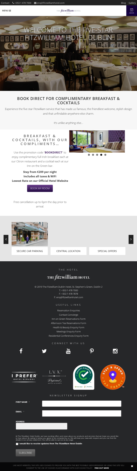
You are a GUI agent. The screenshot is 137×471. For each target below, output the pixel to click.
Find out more (102, 468)
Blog (123, 2)
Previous (74, 142)
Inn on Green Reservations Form (68, 318)
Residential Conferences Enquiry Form (68, 335)
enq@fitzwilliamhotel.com (51, 2)
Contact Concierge (68, 314)
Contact (5, 2)
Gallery (132, 2)
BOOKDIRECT (53, 152)
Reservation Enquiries (68, 310)
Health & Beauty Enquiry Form (68, 327)
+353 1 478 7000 (22, 2)
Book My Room (40, 188)
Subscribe (25, 452)
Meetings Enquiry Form (69, 331)
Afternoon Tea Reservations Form (68, 323)
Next (119, 142)
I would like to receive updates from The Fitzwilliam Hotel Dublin (50, 443)
